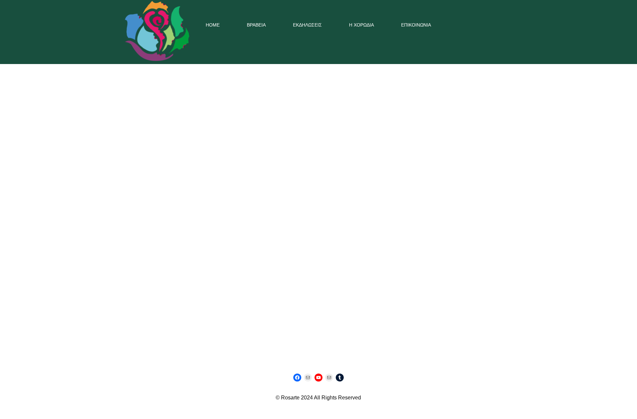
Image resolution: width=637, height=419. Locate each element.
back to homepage (319, 235)
